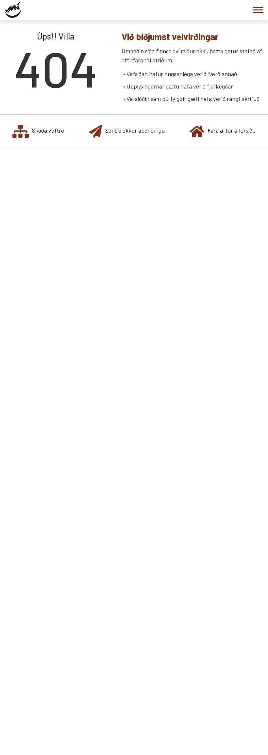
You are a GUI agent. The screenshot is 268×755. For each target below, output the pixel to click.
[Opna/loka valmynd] (258, 10)
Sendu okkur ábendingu (135, 130)
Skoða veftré (48, 130)
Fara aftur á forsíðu (232, 130)
